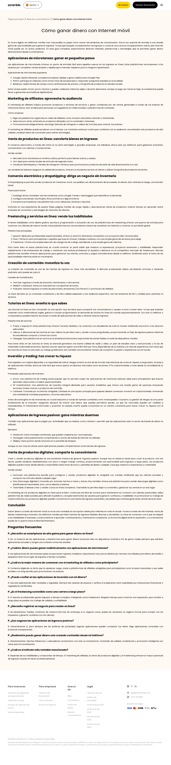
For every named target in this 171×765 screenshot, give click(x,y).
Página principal (16, 19)
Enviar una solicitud (47, 705)
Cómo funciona (46, 700)
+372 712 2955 (137, 697)
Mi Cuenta (123, 5)
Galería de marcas (16, 700)
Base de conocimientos (38, 19)
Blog (69, 696)
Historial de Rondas (16, 712)
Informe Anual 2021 (95, 705)
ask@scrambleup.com (140, 693)
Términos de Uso (94, 693)
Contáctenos (73, 700)
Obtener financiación (145, 5)
